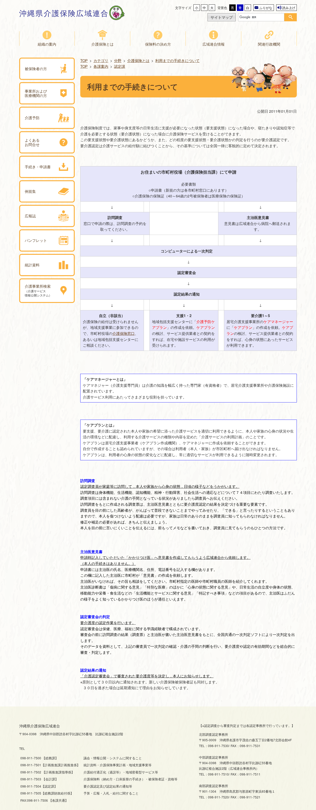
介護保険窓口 (123, 333)
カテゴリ (100, 60)
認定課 (119, 66)
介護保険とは (138, 60)
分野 (117, 60)
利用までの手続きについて (177, 60)
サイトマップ (222, 17)
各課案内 (100, 66)
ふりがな (265, 7)
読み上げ (288, 7)
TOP (84, 60)
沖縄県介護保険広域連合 (64, 12)
